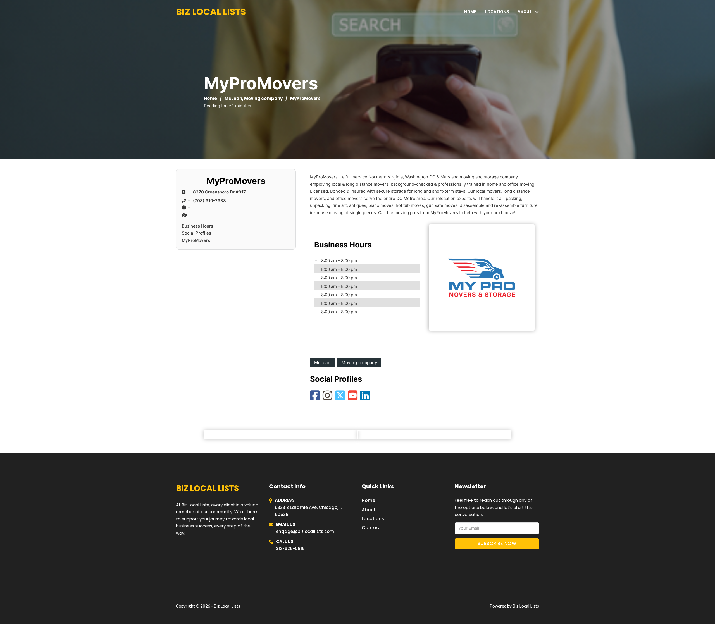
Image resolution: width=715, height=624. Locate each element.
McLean (233, 98)
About (369, 509)
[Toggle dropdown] (537, 12)
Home (470, 11)
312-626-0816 (290, 548)
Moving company (263, 98)
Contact (371, 527)
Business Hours (197, 226)
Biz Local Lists (211, 11)
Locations (497, 11)
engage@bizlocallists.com (305, 531)
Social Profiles (196, 233)
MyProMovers (196, 240)
